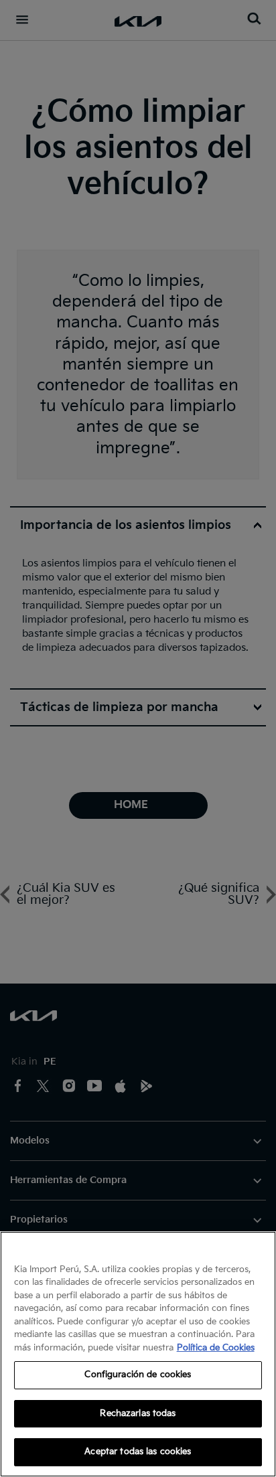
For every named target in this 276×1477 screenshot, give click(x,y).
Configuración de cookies (137, 1374)
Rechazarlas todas (138, 1413)
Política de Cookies (216, 1347)
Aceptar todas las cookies (137, 1451)
